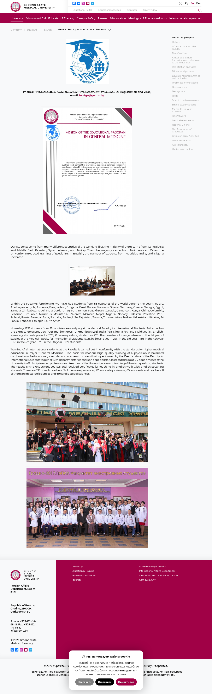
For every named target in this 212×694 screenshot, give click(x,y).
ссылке (118, 666)
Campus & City (86, 18)
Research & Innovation (112, 18)
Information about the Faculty (184, 47)
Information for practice (185, 83)
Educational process (183, 71)
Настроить (84, 682)
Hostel (175, 96)
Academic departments (152, 567)
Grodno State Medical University (39, 6)
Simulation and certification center (158, 575)
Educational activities (109, 10)
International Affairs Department (157, 571)
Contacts (132, 10)
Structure (32, 30)
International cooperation (185, 18)
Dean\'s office (179, 53)
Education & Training (61, 18)
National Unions (180, 125)
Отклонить (104, 682)
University (17, 18)
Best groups (178, 91)
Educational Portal (82, 10)
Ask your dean (180, 145)
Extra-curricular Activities (185, 136)
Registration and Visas (184, 67)
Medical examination (183, 120)
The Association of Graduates (182, 130)
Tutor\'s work (179, 116)
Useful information (182, 149)
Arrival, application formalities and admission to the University (186, 60)
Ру (186, 3)
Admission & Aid (35, 18)
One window (150, 10)
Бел (198, 3)
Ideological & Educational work (147, 18)
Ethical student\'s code (184, 105)
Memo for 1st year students (182, 110)
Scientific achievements (185, 100)
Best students (179, 87)
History (176, 42)
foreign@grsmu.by (91, 95)
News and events (181, 140)
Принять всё (126, 682)
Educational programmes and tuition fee (186, 77)
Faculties (47, 30)
